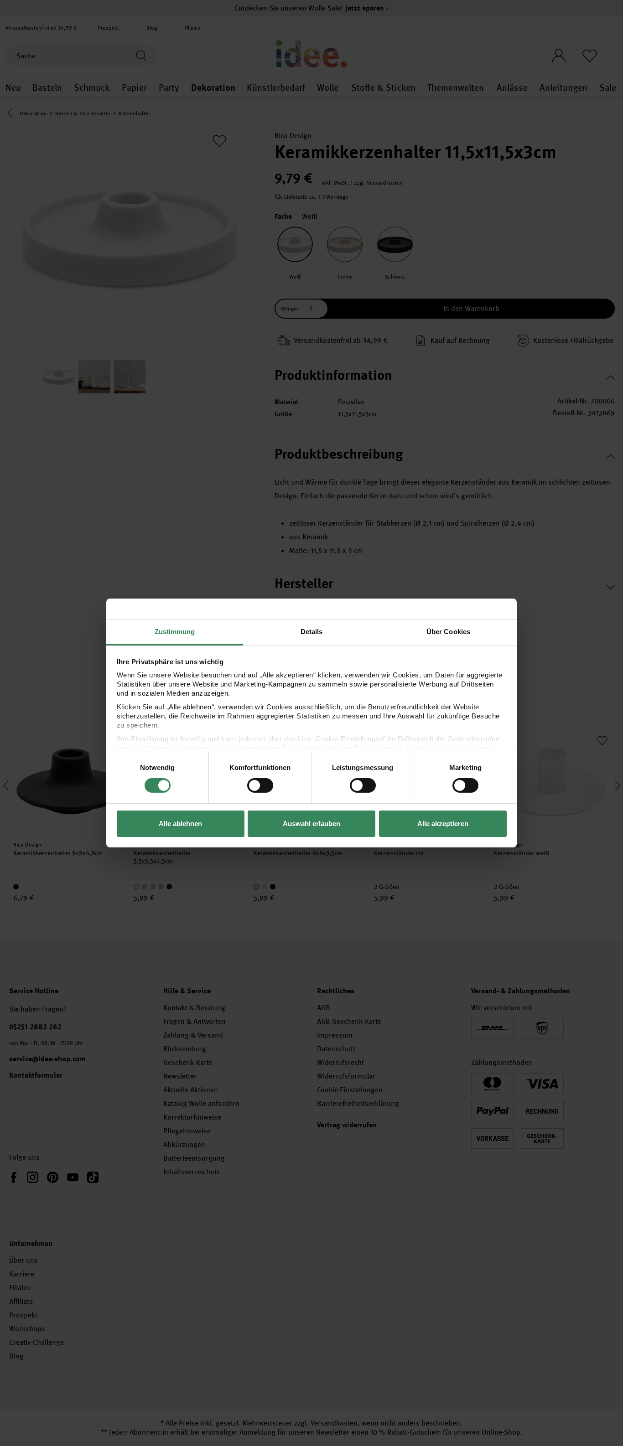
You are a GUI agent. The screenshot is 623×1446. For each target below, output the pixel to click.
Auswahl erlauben (311, 823)
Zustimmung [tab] (175, 631)
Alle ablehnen (180, 823)
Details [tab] (312, 631)
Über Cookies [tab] (448, 631)
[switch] (260, 785)
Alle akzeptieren (442, 823)
